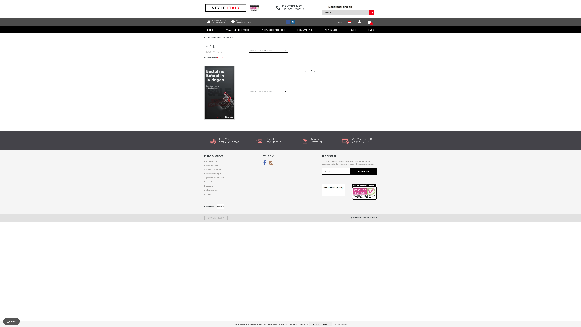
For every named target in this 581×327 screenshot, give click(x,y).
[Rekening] (359, 22)
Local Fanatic (304, 30)
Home (210, 30)
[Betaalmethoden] (220, 206)
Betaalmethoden (211, 165)
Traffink (228, 37)
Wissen (220, 57)
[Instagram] (271, 163)
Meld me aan (363, 171)
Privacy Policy (210, 182)
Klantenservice (210, 161)
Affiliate (207, 194)
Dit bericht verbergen (320, 324)
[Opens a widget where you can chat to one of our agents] (11, 321)
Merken (216, 37)
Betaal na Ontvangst (212, 173)
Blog (371, 30)
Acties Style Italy (211, 190)
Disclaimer (208, 186)
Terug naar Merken (214, 52)
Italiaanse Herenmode (237, 30)
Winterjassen (331, 30)
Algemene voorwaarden (214, 178)
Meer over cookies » (340, 324)
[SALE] (224, 93)
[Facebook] (264, 163)
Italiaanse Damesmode (273, 30)
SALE (353, 30)
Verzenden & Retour (213, 169)
